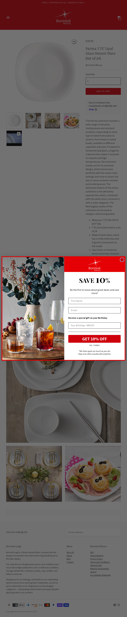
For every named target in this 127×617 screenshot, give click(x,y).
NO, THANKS (95, 345)
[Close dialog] (122, 260)
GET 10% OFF (94, 339)
